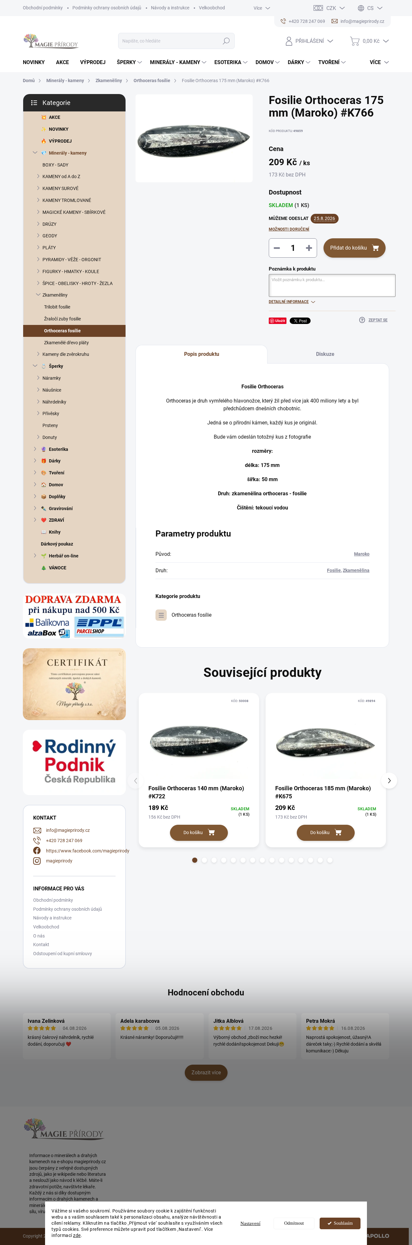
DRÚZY (49, 224)
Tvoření (56, 472)
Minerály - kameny (68, 153)
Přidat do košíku (348, 248)
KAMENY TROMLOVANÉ (66, 200)
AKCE (54, 117)
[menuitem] (36, 62)
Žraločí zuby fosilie (62, 318)
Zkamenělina (356, 570)
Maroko (362, 553)
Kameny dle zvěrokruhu (65, 354)
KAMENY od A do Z (61, 176)
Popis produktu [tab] (201, 354)
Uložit (280, 320)
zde (77, 1235)
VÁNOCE (57, 567)
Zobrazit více (206, 1072)
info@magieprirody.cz (68, 830)
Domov (56, 484)
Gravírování (61, 508)
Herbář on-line (64, 555)
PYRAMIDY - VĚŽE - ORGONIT (71, 259)
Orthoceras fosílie (62, 330)
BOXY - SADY (55, 164)
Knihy (55, 532)
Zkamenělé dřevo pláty (66, 342)
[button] (195, 860)
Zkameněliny (55, 295)
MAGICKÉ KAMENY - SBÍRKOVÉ (74, 212)
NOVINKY (59, 129)
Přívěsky (50, 413)
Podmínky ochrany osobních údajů (106, 7)
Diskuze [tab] (325, 354)
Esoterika (58, 449)
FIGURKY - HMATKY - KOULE (70, 271)
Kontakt (41, 944)
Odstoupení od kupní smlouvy (62, 953)
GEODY (49, 235)
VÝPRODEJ (60, 141)
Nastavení (250, 1223)
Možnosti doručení (289, 229)
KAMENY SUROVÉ (60, 188)
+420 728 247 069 (64, 840)
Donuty (49, 437)
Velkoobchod (212, 7)
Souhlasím (343, 1223)
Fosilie (334, 570)
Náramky (51, 378)
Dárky (55, 460)
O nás (39, 935)
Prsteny (50, 425)
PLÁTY (49, 247)
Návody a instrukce (170, 7)
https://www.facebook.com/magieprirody (87, 850)
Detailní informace (289, 301)
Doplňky (57, 496)
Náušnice (51, 390)
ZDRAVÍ (56, 520)
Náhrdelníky (54, 401)
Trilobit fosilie (57, 306)
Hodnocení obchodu (206, 992)
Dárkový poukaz (57, 543)
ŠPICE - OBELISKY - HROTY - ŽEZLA (77, 283)
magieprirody (59, 860)
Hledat (226, 40)
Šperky (56, 366)
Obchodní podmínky (43, 7)
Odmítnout (294, 1223)
